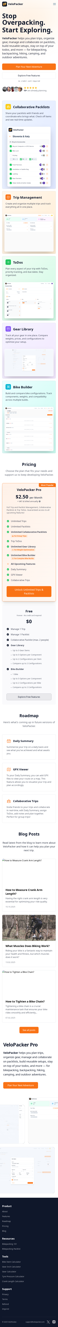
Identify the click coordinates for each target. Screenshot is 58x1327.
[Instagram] (54, 1322)
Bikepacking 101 (9, 1244)
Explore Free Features (29, 696)
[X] (48, 1322)
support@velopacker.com (35, 1322)
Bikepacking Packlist (11, 1249)
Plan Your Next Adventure (29, 66)
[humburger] (54, 4)
